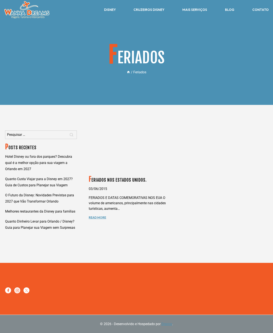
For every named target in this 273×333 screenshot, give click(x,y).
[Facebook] (8, 290)
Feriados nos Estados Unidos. (118, 180)
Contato (260, 10)
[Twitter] (26, 290)
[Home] (128, 72)
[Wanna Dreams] (26, 10)
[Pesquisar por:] (41, 135)
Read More (97, 217)
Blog (229, 10)
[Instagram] (17, 290)
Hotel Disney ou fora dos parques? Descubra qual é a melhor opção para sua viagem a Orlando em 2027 (38, 163)
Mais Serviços (194, 10)
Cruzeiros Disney (149, 10)
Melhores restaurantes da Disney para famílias (40, 211)
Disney (110, 10)
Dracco (166, 324)
